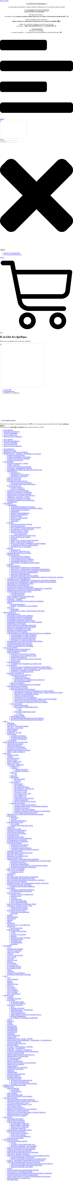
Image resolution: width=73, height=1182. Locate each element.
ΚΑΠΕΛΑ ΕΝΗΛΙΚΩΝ (18, 489)
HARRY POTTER (12, 984)
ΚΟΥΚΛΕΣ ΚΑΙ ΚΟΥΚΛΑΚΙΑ (16, 910)
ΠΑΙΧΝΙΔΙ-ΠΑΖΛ (16, 899)
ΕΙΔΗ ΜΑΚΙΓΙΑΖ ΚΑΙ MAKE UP (21, 675)
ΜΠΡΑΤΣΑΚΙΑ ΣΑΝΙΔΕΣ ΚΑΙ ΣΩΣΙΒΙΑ (19, 494)
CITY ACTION (11, 957)
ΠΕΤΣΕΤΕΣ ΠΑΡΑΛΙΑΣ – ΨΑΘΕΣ (17, 463)
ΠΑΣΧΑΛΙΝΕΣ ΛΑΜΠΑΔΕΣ (16, 1122)
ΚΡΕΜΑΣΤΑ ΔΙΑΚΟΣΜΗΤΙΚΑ (20, 513)
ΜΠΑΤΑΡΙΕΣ (15, 609)
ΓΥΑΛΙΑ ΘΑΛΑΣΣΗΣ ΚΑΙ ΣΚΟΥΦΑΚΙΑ (19, 492)
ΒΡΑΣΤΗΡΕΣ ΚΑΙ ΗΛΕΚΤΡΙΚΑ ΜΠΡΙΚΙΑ (20, 615)
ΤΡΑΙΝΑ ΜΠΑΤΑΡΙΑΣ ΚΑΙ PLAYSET (26, 813)
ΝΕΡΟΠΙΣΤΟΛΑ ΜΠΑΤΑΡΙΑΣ (20, 474)
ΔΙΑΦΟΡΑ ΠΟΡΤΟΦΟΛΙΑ (19, 739)
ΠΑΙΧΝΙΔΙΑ (7, 753)
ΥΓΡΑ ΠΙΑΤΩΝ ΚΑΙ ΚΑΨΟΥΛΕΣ (21, 558)
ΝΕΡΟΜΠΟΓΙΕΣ (12, 1029)
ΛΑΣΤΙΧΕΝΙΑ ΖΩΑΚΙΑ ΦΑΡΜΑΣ (21, 848)
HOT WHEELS (15, 782)
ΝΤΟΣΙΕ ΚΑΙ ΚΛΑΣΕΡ (14, 1058)
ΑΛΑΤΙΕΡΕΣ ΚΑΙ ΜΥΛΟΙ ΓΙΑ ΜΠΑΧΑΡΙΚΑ (24, 545)
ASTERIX (10, 954)
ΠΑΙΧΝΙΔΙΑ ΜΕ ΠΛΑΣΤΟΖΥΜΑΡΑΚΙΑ (19, 838)
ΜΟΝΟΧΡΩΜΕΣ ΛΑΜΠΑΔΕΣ (20, 1125)
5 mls (19, 708)
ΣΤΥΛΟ (9, 1019)
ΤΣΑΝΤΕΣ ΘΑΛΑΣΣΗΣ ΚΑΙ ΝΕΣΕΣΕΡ (19, 466)
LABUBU (10, 756)
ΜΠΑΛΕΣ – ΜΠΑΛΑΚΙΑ (15, 854)
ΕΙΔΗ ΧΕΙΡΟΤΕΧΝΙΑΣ (14, 1079)
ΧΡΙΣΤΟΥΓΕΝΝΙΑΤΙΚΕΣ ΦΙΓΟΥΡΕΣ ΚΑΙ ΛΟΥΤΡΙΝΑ (23, 1162)
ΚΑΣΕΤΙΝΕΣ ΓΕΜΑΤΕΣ (18, 1003)
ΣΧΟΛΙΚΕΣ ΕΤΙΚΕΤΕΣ (14, 1042)
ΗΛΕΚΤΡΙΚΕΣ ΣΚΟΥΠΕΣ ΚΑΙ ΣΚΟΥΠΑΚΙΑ (21, 620)
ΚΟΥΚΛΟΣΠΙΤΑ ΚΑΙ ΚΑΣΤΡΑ (16, 833)
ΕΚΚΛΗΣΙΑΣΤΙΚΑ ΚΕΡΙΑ (15, 1119)
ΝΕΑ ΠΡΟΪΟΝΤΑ (9, 449)
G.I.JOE (13, 933)
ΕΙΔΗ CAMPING (12, 1093)
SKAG (13, 1006)
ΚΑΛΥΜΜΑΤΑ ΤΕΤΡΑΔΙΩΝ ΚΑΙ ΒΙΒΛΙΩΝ (24, 1018)
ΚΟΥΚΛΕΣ (14, 913)
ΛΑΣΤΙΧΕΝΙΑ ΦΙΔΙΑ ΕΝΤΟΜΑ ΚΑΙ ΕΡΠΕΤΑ (25, 849)
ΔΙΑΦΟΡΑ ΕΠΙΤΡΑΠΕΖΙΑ (19, 821)
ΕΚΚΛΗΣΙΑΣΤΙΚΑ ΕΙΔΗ (14, 1095)
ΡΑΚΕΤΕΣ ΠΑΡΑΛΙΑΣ (14, 478)
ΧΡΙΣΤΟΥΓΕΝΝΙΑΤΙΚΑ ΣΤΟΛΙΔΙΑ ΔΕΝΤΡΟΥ (21, 1149)
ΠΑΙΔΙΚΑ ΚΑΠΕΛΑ (17, 487)
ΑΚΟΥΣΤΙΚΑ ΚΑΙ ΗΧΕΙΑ (15, 744)
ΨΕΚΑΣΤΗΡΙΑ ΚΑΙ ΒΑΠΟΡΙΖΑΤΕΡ (18, 585)
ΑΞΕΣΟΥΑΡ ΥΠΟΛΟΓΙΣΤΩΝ (16, 747)
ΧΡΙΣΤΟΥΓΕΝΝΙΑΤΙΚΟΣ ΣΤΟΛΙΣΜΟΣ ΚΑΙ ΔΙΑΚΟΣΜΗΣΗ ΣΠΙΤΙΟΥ (28, 1155)
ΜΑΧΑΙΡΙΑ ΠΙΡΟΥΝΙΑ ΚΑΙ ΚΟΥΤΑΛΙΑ (23, 535)
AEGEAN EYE (15, 660)
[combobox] (8, 141)
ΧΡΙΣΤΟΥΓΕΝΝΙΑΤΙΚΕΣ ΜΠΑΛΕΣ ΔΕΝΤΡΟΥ (21, 1147)
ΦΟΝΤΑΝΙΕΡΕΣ (16, 519)
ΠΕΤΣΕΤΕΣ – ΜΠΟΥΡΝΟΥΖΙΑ (20, 551)
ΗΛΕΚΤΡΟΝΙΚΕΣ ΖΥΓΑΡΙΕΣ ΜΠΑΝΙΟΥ (23, 638)
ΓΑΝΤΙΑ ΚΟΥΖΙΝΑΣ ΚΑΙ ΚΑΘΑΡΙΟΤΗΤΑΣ (24, 572)
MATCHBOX (15, 777)
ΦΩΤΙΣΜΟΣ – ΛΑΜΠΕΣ (14, 599)
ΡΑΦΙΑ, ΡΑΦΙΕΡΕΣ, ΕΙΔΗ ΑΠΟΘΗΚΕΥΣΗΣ (20, 596)
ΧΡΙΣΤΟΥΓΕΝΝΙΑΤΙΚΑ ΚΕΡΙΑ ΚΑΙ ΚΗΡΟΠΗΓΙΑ (22, 1175)
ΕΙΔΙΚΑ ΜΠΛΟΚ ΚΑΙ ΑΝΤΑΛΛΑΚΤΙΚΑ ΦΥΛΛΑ (26, 1014)
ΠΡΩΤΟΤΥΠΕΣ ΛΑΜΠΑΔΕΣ (20, 1127)
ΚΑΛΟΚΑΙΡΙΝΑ (9, 462)
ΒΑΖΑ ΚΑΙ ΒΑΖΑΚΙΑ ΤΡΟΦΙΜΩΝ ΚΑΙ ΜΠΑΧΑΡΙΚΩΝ (28, 543)
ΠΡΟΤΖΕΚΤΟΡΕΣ (12, 1179)
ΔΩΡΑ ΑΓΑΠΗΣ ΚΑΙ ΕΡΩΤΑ (16, 1107)
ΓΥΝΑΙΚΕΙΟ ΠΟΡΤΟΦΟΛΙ (19, 737)
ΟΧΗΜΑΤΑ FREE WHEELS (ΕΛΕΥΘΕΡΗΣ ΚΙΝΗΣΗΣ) (31, 806)
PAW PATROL (11, 918)
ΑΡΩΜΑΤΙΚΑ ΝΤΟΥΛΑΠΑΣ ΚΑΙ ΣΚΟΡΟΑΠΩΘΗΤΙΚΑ (24, 590)
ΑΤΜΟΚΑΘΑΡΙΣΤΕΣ (13, 614)
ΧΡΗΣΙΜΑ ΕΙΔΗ (9, 1087)
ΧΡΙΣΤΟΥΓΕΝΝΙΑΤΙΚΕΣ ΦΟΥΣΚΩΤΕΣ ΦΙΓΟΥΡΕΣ (26, 1165)
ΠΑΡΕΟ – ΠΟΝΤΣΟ (13, 465)
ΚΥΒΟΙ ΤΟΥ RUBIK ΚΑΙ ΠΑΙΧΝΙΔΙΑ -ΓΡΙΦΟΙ (21, 904)
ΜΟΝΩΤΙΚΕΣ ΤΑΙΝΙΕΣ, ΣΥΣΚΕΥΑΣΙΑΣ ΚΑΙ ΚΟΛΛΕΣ (28, 611)
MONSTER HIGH (12, 917)
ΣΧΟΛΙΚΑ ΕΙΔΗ (9, 995)
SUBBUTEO (11, 827)
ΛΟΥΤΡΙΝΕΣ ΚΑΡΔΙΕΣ (14, 1106)
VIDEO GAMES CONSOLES (16, 752)
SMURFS (10, 920)
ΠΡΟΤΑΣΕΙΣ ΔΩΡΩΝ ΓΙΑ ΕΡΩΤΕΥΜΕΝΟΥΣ (21, 1099)
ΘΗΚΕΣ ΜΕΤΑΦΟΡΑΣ (21, 800)
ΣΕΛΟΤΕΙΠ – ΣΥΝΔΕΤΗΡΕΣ (16, 1048)
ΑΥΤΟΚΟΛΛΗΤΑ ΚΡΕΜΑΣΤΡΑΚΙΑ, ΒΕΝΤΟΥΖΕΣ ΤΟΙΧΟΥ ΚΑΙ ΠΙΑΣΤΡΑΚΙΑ (31, 582)
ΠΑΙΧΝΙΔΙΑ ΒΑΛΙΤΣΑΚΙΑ (15, 837)
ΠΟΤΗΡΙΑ (14, 539)
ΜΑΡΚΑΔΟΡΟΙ (12, 1026)
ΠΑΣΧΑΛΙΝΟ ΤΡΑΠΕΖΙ (18, 1135)
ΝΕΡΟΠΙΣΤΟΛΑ (12, 471)
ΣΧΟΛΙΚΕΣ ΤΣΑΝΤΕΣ (14, 998)
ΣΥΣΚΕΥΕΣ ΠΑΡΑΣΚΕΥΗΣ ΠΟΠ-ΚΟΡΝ (19, 644)
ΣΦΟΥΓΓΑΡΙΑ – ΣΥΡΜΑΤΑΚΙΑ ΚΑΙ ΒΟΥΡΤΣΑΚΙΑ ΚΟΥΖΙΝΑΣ (30, 569)
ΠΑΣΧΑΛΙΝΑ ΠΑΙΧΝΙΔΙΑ (15, 1138)
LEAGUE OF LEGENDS (18, 934)
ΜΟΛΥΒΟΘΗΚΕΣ (12, 1045)
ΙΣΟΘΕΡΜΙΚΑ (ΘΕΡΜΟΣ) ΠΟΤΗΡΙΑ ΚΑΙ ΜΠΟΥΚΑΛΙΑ (24, 470)
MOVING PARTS (19, 779)
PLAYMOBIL (8, 946)
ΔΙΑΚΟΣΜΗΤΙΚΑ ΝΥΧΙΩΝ (19, 688)
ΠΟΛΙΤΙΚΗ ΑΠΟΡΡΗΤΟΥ (12, 432)
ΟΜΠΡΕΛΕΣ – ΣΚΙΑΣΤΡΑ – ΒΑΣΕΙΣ (18, 497)
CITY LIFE (10, 958)
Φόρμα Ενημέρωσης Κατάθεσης (13, 436)
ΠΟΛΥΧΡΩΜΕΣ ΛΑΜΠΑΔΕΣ (20, 1123)
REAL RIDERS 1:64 (20, 797)
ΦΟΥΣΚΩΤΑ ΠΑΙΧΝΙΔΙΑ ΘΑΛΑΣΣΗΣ (19, 498)
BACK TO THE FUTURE (15, 955)
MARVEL (14, 936)
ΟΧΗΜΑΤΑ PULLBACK (21, 808)
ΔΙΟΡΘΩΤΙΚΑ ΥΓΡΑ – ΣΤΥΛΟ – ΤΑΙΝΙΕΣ (20, 1038)
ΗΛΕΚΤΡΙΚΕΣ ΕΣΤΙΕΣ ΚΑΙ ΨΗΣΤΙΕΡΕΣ (19, 619)
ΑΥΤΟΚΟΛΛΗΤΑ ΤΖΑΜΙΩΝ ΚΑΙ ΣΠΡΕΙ (19, 1171)
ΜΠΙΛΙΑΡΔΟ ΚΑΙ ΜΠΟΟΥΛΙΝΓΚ (17, 856)
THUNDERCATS (16, 941)
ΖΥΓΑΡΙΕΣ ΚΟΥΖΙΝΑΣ (18, 593)
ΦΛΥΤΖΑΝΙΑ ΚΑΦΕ (20, 534)
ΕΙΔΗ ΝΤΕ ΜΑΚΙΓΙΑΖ (18, 683)
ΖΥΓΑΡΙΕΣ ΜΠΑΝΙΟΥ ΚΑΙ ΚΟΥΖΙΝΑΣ (19, 591)
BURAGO (14, 772)
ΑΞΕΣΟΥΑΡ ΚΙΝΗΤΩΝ (14, 745)
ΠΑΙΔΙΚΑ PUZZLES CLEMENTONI (22, 894)
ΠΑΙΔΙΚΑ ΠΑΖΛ (16, 896)
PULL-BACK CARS (20, 792)
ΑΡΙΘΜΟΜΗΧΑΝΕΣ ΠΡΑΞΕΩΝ (17, 1067)
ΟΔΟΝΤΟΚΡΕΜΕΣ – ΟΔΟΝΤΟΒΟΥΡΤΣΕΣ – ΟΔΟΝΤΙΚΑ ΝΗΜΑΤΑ (32, 668)
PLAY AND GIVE (12, 965)
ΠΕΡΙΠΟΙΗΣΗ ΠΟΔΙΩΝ (18, 716)
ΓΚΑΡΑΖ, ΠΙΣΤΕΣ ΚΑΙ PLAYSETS (25, 801)
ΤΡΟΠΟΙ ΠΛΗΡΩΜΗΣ (10, 433)
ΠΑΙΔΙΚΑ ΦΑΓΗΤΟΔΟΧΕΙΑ (16, 455)
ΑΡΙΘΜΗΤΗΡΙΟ (12, 1072)
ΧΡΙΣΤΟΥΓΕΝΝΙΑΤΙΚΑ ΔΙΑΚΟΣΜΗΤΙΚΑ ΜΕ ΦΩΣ (23, 1170)
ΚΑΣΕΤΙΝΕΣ (11, 1000)
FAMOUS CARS (12, 960)
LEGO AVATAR (12, 989)
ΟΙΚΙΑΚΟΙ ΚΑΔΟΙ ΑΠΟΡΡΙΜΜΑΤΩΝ (19, 579)
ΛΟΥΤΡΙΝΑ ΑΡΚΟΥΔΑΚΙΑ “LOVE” (18, 1103)
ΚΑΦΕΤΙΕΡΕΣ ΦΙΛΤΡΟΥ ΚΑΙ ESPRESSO (20, 617)
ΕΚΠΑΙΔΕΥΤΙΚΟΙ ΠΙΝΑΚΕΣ (16, 1074)
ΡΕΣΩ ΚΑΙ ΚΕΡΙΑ (16, 516)
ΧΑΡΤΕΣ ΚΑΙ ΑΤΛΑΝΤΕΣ (15, 1069)
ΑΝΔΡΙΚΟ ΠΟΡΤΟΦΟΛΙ (18, 736)
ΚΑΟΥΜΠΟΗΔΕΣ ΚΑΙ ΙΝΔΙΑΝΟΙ (17, 841)
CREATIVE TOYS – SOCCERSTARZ (18, 925)
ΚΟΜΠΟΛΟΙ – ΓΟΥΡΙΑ (14, 732)
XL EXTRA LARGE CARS (22, 793)
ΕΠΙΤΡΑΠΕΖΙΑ (12, 816)
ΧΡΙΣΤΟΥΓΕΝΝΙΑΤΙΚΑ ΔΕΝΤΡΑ (17, 1141)
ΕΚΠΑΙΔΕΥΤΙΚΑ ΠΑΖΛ (18, 862)
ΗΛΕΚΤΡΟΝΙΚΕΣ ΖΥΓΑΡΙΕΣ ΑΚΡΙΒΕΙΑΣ (23, 635)
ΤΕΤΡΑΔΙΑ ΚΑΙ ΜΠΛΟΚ (15, 1005)
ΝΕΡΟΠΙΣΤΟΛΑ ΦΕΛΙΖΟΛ (19, 476)
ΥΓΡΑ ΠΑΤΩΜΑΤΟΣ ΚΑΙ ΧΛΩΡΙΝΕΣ (22, 559)
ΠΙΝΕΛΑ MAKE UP (20, 676)
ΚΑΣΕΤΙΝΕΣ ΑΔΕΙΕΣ (17, 1002)
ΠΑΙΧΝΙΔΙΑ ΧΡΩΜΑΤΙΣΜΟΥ (20, 864)
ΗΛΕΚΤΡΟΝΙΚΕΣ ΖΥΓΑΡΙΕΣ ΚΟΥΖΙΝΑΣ (23, 636)
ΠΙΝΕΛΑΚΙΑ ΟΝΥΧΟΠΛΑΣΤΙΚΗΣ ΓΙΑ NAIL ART (30, 700)
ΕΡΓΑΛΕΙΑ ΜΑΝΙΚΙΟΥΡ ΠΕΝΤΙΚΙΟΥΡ (23, 689)
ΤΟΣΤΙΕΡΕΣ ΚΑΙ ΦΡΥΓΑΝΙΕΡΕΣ (17, 631)
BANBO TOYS (15, 766)
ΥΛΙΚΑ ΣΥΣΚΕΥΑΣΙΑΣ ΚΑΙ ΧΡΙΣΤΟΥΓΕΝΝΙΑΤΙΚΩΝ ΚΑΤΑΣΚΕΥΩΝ (29, 1176)
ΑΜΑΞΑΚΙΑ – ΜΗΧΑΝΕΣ (15, 764)
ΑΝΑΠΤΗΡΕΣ (15, 1090)
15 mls (20, 710)
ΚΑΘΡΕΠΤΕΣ (15, 511)
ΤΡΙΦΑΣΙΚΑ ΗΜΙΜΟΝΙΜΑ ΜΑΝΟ (25, 712)
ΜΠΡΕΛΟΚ (10, 723)
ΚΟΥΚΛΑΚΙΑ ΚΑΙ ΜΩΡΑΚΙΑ (20, 912)
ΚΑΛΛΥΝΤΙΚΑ (12, 665)
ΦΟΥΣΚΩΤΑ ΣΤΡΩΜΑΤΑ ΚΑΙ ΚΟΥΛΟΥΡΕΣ (20, 500)
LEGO (5, 976)
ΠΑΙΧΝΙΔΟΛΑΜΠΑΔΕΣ (18, 1128)
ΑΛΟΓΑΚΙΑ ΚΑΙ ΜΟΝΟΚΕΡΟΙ (16, 830)
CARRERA (14, 768)
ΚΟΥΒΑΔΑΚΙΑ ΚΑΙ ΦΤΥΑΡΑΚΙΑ (21, 482)
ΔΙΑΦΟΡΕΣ (14, 944)
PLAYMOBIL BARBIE (14, 966)
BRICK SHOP (18, 784)
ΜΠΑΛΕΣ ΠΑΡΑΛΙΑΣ (14, 479)
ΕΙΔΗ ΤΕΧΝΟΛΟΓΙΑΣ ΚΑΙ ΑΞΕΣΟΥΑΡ (16, 742)
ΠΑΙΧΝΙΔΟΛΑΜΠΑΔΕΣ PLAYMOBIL (19, 974)
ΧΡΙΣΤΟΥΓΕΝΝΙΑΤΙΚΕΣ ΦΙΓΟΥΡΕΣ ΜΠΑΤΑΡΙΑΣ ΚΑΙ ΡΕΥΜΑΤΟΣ (32, 1163)
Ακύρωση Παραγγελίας (10, 435)
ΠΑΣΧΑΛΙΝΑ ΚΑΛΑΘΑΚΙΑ (19, 1133)
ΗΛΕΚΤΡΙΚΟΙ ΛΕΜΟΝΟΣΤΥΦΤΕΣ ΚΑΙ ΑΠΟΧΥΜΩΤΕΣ (24, 622)
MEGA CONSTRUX (13, 763)
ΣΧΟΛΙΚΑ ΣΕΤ (11, 1037)
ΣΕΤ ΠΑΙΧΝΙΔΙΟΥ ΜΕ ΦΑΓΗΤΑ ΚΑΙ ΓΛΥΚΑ (21, 878)
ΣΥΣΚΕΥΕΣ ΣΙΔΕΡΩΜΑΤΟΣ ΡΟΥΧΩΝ (19, 628)
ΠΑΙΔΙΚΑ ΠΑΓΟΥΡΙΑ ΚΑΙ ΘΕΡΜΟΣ (18, 458)
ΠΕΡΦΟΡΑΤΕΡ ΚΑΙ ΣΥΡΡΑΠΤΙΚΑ (17, 1056)
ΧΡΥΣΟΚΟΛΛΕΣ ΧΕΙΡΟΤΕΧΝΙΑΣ (21, 1080)
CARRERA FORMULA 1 (22, 771)
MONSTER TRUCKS (20, 790)
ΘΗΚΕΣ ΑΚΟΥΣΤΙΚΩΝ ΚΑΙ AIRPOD (18, 750)
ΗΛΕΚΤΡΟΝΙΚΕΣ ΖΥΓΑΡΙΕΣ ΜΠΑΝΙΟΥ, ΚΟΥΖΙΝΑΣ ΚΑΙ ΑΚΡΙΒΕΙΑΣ (29, 633)
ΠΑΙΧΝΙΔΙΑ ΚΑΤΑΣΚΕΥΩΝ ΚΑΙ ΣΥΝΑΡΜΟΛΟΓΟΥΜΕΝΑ (29, 865)
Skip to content (4, 1)
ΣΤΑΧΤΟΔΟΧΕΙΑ (16, 1091)
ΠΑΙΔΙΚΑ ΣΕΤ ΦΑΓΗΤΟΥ (15, 460)
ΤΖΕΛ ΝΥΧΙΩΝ (19, 715)
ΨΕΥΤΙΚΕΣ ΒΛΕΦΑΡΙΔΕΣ (22, 681)
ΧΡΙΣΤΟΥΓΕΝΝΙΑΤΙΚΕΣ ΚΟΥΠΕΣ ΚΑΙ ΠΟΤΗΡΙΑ (22, 1152)
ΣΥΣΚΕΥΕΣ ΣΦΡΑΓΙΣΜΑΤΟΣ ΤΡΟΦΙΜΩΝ (20, 646)
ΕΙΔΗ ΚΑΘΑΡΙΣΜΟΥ (13, 566)
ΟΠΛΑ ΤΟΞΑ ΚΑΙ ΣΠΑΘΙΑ (15, 870)
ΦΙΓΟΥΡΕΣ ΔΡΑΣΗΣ (13, 930)
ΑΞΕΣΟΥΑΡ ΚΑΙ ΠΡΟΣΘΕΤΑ (16, 973)
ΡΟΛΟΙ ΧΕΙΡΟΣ (12, 731)
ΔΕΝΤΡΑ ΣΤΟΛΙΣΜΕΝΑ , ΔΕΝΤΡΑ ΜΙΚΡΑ (24, 1146)
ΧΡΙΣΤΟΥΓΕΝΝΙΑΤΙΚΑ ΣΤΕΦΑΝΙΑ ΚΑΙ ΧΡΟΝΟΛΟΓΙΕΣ (28, 1159)
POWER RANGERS (17, 939)
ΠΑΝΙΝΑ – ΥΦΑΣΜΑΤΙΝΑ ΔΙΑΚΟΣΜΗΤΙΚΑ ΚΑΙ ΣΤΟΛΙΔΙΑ (26, 1160)
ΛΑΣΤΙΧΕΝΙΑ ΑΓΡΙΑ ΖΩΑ (19, 846)
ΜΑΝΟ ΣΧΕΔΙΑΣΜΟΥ (21, 705)
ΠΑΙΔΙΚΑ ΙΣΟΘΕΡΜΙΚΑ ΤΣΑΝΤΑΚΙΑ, (19, 457)
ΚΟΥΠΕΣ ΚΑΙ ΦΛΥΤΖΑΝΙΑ (19, 532)
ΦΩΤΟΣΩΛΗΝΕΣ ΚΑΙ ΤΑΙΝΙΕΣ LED (18, 1178)
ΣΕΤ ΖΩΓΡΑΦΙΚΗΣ (13, 1059)
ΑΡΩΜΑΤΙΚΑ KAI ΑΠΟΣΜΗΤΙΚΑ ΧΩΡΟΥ (20, 583)
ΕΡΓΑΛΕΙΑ (10, 607)
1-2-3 (8, 947)
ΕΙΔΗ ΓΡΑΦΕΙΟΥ (12, 1066)
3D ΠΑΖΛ (14, 897)
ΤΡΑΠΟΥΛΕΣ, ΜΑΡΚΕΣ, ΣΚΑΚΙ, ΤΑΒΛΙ (19, 905)
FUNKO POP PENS (17, 928)
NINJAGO (10, 986)
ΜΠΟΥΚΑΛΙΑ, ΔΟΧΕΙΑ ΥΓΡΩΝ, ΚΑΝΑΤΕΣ (24, 540)
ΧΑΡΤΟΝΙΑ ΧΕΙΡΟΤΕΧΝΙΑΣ (20, 1082)
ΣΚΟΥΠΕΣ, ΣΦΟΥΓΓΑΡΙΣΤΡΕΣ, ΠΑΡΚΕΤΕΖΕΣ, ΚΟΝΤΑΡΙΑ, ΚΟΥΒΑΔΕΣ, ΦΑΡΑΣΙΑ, (37, 577)
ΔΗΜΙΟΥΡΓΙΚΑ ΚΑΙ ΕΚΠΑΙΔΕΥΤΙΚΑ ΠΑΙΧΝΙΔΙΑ (23, 859)
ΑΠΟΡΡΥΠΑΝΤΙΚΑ (13, 555)
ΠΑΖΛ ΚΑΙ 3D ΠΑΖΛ (14, 893)
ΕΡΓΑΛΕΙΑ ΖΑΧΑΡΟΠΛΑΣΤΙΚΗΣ (21, 524)
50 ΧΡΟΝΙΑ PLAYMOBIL (15, 949)
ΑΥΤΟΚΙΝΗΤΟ (12, 740)
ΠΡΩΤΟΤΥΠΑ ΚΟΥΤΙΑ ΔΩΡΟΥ (17, 1115)
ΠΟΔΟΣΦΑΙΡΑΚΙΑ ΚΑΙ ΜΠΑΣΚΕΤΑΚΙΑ (20, 853)
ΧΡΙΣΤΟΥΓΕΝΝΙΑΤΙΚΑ (11, 1139)
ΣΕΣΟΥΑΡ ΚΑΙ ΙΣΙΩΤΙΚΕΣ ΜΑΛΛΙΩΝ (19, 630)
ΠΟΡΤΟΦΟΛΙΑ (12, 734)
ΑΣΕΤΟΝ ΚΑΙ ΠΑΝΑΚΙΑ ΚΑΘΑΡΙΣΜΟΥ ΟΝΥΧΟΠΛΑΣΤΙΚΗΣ (34, 691)
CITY (9, 978)
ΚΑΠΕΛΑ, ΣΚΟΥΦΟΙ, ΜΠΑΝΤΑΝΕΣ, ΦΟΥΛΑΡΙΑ (26, 659)
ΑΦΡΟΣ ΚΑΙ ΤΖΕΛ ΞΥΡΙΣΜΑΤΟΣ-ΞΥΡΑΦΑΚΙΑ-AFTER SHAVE (31, 667)
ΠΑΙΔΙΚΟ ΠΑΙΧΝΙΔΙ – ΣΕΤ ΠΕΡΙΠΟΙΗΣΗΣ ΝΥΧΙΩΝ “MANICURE (28, 883)
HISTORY (10, 962)
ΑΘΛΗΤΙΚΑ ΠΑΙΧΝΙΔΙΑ (15, 851)
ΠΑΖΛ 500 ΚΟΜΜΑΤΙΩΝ (19, 901)
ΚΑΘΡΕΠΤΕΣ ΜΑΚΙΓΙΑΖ (19, 657)
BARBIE (9, 915)
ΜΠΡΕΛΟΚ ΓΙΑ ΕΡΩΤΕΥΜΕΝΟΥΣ (18, 1111)
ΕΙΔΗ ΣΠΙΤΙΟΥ (8, 503)
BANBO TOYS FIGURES (18, 931)
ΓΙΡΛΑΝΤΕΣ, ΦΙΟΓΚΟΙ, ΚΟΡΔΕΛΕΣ (18, 1154)
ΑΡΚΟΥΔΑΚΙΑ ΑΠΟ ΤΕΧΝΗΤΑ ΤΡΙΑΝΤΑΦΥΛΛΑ (22, 1101)
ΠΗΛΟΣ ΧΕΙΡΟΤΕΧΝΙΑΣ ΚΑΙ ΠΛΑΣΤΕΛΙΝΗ (21, 1063)
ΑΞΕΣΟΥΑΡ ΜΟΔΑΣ (13, 652)
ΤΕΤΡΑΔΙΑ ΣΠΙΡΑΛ (17, 1011)
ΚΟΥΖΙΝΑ (10, 523)
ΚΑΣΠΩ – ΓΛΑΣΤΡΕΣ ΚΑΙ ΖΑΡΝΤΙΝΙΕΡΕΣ (24, 606)
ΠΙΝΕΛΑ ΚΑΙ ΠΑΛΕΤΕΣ (15, 1061)
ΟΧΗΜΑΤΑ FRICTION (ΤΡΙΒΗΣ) (24, 809)
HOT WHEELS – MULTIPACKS (24, 789)
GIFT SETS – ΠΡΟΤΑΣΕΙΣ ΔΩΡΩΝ (17, 726)
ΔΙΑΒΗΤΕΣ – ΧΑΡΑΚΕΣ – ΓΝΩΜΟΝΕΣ (19, 1050)
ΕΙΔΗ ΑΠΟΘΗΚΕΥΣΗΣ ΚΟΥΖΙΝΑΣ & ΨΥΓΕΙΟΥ (26, 527)
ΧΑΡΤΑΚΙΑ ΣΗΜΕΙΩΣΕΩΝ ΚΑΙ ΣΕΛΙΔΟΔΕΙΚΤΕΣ (22, 1051)
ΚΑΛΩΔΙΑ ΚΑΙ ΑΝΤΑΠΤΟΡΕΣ (16, 748)
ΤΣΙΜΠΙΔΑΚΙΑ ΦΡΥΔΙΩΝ (22, 678)
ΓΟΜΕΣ (9, 1022)
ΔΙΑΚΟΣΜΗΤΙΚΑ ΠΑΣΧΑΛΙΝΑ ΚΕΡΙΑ (19, 1130)
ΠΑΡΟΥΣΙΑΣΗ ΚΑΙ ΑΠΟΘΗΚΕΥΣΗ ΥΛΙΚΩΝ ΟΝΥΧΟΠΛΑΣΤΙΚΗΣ (35, 699)
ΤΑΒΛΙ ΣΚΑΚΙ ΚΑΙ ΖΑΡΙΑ (19, 907)
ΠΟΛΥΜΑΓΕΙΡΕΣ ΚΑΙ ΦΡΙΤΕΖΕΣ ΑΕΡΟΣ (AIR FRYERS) (24, 641)
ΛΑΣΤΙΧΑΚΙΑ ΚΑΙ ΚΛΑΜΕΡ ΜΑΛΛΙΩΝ (23, 656)
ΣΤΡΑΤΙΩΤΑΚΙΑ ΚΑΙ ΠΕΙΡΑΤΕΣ (17, 840)
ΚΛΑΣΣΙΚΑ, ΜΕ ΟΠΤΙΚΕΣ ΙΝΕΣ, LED (23, 1144)
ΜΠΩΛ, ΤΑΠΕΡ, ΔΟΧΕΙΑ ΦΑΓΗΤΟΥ (22, 542)
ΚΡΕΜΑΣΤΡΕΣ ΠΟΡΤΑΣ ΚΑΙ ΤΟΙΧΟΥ (19, 553)
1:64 (15, 774)
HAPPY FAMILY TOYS (14, 761)
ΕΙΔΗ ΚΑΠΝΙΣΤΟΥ (13, 1088)
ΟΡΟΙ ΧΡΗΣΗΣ (8, 430)
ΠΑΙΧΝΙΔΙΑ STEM (13, 835)
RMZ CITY (14, 776)
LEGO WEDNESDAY (14, 994)
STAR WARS (11, 987)
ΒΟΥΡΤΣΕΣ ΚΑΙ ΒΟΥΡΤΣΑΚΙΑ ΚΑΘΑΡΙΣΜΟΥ (25, 567)
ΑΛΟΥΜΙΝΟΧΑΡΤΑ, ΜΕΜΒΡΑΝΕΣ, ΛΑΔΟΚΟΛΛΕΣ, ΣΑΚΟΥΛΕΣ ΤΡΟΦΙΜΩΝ (31, 580)
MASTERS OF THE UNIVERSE (20, 938)
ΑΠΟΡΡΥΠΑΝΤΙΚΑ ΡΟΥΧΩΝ (20, 556)
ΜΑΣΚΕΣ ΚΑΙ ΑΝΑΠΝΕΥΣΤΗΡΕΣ (18, 490)
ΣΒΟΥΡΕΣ (10, 875)
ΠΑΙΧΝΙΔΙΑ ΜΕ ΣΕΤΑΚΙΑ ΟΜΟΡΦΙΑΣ (19, 885)
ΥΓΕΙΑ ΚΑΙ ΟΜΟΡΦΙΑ (11, 648)
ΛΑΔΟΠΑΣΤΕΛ (12, 1032)
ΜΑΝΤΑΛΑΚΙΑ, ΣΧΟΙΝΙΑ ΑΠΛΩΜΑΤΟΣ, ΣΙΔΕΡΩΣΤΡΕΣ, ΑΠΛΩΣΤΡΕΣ (29, 588)
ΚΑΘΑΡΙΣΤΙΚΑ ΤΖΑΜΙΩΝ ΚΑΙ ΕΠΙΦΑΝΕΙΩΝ (25, 563)
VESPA (9, 970)
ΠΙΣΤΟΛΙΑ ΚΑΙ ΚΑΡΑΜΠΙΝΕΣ (17, 881)
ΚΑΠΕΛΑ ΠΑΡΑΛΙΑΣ (14, 486)
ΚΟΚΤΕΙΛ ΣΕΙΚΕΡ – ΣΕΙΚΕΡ (20, 531)
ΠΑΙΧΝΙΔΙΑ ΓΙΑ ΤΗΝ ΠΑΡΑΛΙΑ (17, 481)
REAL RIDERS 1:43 (20, 795)
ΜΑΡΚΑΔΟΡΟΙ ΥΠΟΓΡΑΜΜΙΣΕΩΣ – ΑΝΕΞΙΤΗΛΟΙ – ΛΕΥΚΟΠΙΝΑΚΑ (29, 1040)
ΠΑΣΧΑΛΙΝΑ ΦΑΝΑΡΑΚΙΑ (16, 1120)
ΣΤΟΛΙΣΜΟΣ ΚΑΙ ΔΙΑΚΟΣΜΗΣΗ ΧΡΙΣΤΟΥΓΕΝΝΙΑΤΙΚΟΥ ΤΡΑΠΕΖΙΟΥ (29, 1173)
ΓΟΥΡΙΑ (9, 1168)
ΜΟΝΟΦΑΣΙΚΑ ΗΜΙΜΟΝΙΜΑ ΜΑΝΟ (26, 707)
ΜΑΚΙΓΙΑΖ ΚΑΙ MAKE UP (15, 673)
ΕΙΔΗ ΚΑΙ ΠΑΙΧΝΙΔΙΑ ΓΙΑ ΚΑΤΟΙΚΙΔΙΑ (19, 1096)
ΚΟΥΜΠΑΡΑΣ (11, 724)
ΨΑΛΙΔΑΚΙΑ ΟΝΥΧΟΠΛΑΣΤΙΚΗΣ (25, 697)
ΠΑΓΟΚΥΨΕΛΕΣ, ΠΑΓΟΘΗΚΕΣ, (21, 547)
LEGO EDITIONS (12, 979)
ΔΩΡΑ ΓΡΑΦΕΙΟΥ (12, 729)
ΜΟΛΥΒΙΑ (10, 1021)
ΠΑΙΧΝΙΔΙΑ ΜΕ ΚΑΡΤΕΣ (15, 822)
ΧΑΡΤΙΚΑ (10, 564)
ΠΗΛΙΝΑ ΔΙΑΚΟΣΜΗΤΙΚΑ (19, 515)
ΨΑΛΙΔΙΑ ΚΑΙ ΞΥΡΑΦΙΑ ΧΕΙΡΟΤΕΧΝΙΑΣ (24, 1083)
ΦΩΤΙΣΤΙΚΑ (14, 521)
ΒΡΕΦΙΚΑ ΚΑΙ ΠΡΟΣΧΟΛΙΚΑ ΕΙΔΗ (15, 1085)
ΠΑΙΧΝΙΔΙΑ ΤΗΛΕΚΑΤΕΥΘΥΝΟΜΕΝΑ (23, 484)
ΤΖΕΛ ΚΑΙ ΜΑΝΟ (16, 704)
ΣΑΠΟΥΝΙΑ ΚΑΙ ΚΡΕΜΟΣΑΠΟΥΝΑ (22, 672)
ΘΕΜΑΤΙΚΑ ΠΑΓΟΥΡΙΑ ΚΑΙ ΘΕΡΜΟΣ (16, 452)
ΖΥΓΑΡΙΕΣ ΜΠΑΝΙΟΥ (18, 595)
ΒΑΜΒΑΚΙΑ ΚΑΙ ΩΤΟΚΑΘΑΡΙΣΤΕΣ (18, 649)
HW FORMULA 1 (19, 785)
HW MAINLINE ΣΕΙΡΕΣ (21, 787)
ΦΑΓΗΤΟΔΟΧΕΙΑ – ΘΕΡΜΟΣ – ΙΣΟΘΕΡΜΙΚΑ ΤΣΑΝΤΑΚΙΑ (22, 454)
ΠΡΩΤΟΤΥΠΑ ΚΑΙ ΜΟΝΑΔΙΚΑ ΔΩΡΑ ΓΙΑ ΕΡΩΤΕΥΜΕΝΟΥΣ (26, 1112)
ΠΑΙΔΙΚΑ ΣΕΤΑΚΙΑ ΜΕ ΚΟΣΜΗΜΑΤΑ (23, 886)
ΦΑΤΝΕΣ (13, 1143)
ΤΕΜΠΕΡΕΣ (11, 1034)
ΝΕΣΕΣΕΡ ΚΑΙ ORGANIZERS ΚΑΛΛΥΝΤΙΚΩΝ (26, 684)
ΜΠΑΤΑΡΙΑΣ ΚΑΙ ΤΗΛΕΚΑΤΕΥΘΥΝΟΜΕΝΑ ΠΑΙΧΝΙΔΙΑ (25, 814)
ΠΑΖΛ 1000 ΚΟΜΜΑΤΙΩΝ (19, 902)
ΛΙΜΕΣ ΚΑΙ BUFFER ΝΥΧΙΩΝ (24, 696)
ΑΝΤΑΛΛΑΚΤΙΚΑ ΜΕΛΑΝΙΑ (16, 1043)
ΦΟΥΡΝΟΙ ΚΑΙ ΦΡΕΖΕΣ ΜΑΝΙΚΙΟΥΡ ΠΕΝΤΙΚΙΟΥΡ (27, 720)
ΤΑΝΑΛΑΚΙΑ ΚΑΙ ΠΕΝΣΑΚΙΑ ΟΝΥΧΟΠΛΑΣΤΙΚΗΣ (31, 702)
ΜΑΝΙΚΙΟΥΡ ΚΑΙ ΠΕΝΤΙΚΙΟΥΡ (17, 686)
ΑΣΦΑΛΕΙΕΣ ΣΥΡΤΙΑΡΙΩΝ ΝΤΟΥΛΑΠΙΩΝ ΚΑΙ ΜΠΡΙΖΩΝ (25, 601)
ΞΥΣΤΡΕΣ (10, 1024)
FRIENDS (10, 982)
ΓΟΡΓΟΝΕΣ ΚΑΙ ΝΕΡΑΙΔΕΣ (15, 832)
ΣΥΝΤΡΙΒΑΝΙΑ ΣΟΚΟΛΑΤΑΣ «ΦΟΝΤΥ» (19, 643)
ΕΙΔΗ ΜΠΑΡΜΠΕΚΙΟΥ (18, 604)
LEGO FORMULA (13, 990)
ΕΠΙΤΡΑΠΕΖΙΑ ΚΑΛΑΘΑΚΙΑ (20, 510)
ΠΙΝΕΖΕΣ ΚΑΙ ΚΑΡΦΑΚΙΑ (15, 1064)
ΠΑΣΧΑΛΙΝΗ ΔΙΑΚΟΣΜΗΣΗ (16, 1131)
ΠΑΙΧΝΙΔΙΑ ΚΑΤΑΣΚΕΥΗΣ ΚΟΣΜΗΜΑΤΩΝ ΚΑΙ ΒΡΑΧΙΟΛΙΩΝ (31, 861)
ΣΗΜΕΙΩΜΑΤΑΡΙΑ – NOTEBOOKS (22, 1010)
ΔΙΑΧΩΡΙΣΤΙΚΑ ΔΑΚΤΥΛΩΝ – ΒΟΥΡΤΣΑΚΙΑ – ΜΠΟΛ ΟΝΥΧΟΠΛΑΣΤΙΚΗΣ (38, 692)
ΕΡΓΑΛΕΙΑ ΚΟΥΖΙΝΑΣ (18, 526)
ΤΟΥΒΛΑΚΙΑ (11, 873)
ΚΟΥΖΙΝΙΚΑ (11, 888)
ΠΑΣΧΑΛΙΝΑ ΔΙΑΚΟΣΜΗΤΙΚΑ (21, 1136)
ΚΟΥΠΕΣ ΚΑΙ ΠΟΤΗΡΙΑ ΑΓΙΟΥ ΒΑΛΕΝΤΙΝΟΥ (22, 1109)
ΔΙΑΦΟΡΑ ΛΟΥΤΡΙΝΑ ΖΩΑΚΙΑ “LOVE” (19, 1104)
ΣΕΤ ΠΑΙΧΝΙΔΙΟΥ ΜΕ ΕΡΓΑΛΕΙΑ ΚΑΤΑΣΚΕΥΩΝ (22, 877)
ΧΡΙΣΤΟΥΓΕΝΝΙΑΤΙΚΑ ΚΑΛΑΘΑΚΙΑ (22, 1157)
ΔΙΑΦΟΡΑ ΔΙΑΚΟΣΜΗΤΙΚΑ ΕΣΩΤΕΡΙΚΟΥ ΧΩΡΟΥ (26, 508)
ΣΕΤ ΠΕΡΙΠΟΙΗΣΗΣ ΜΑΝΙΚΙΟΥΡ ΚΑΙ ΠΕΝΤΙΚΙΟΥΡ (27, 718)
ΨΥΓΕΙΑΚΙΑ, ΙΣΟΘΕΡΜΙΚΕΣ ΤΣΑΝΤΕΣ (19, 468)
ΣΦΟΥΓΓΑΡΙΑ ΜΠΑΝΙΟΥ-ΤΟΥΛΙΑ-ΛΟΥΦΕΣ (24, 575)
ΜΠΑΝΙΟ (10, 548)
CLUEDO (14, 819)
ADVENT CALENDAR (14, 950)
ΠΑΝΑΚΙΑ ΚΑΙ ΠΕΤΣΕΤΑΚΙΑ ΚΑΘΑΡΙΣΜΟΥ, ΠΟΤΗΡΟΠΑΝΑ (30, 571)
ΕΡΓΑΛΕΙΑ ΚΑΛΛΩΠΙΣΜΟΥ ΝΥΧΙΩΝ (26, 694)
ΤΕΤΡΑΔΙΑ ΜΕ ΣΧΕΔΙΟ (18, 1013)
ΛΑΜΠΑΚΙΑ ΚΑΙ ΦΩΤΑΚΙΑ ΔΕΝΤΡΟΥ (19, 1151)
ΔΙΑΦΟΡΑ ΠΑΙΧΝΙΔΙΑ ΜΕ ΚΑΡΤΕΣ (22, 825)
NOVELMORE (11, 963)
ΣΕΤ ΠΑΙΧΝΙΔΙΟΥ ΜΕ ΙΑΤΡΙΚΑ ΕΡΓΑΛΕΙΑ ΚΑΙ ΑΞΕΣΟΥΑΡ (26, 880)
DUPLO (9, 981)
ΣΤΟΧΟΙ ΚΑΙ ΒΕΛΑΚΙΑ (14, 857)
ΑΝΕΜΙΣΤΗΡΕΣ (12, 502)
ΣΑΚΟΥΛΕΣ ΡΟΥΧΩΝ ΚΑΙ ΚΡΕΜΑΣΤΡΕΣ (20, 587)
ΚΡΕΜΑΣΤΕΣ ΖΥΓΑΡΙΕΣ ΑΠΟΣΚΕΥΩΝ (23, 639)
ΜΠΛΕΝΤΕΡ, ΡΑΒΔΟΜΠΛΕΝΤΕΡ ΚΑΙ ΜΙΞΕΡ (21, 627)
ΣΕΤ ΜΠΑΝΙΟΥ (16, 550)
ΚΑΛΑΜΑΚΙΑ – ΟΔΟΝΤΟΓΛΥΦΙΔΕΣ (22, 529)
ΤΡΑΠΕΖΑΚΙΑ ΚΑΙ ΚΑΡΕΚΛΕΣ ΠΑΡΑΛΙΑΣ (21, 495)
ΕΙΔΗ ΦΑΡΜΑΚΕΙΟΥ (13, 662)
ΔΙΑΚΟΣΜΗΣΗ (12, 505)
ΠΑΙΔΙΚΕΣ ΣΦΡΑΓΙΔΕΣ (14, 1077)
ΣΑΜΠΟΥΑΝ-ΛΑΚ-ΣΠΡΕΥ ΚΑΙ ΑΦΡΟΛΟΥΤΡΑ (25, 670)
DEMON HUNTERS (10, 450)
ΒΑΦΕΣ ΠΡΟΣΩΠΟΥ (13, 1075)
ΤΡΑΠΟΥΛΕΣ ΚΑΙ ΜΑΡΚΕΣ (19, 909)
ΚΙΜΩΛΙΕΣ (10, 1071)
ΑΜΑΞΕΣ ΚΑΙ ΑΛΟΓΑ (14, 829)
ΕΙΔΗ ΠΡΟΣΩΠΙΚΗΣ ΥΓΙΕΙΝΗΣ (17, 651)
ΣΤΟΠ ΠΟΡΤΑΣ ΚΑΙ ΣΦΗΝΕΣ (16, 598)
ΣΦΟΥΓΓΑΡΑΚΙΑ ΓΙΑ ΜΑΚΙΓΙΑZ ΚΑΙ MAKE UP (29, 680)
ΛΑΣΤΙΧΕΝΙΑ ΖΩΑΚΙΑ (14, 843)
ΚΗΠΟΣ (9, 603)
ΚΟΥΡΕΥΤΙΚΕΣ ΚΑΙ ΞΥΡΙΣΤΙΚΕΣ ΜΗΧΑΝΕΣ (21, 625)
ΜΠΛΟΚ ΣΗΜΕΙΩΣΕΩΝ (18, 1016)
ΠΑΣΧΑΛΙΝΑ (8, 1117)
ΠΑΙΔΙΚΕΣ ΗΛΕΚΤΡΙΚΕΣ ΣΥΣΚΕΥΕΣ (22, 889)
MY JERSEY (11, 923)
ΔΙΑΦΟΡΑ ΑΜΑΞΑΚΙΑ (18, 803)
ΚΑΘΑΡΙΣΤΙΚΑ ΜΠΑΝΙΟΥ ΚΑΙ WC (22, 561)
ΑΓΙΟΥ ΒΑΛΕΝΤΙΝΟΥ (11, 1098)
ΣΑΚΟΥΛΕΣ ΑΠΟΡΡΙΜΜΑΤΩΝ (20, 574)
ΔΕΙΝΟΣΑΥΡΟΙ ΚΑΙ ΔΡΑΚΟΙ (19, 845)
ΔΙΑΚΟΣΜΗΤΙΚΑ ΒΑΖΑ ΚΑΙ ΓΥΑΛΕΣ (23, 506)
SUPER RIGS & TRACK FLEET (24, 798)
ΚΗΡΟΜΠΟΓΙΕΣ (12, 1030)
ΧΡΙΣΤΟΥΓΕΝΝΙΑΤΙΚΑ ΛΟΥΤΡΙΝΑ (22, 1167)
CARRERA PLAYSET (21, 769)
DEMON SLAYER (12, 755)
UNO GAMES (15, 824)
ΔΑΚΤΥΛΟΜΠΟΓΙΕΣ (13, 1035)
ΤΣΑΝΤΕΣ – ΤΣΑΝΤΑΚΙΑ (15, 728)
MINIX (9, 922)
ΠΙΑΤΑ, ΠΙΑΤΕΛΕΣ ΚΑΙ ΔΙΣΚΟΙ (20, 537)
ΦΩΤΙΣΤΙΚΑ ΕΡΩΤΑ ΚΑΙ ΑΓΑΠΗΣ (18, 1114)
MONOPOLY (15, 817)
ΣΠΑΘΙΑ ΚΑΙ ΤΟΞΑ (17, 872)
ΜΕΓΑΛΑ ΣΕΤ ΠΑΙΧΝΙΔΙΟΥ (16, 869)
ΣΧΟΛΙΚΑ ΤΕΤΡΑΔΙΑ (17, 1008)
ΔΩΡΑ (5, 721)
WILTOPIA (10, 971)
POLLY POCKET (12, 760)
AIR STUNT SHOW (13, 952)
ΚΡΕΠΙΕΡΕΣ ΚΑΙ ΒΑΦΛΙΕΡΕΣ (16, 623)
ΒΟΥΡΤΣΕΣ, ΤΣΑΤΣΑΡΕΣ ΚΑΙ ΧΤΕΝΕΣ (23, 654)
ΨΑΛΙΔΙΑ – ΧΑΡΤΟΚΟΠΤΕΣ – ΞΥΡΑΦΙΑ (20, 1046)
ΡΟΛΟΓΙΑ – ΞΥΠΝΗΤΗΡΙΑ (19, 518)
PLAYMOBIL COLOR (14, 968)
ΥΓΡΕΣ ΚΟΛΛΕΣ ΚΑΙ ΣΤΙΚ (15, 1053)
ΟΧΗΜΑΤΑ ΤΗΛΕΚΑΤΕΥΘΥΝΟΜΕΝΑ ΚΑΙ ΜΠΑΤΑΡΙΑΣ (32, 811)
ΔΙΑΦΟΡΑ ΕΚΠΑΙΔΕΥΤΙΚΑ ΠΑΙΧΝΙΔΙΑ (23, 867)
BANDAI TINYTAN (13, 758)
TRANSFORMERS (16, 942)
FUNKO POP (11, 926)
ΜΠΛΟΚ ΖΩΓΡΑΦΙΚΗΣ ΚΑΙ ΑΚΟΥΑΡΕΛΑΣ (21, 1055)
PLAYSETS (17, 781)
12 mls (20, 713)
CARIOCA (10, 997)
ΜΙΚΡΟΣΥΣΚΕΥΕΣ (10, 612)
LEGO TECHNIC (12, 992)
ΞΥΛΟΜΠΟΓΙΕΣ (12, 1027)
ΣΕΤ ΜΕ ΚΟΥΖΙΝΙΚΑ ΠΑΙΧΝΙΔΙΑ (21, 891)
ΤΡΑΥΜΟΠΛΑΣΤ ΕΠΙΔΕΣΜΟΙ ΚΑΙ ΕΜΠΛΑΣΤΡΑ (26, 664)
